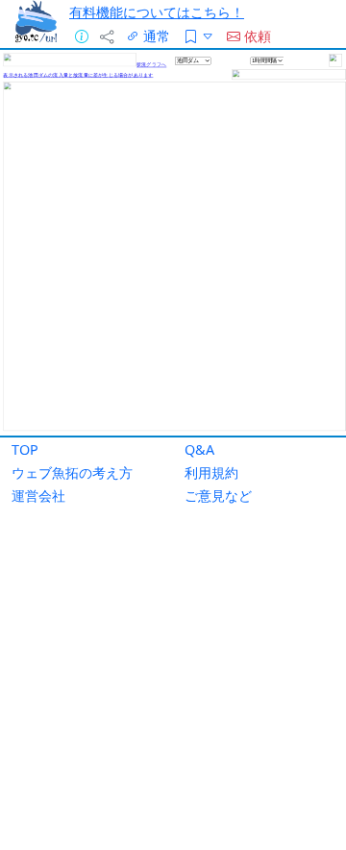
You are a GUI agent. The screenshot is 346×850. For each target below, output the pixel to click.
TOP (25, 449)
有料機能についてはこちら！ (156, 12)
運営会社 (38, 495)
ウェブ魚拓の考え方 (72, 472)
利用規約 (211, 472)
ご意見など (218, 495)
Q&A (199, 449)
